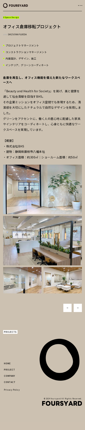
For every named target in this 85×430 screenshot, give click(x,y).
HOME (7, 363)
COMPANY (9, 375)
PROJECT (9, 369)
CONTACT (9, 382)
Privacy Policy (12, 389)
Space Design (12, 17)
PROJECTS (10, 331)
